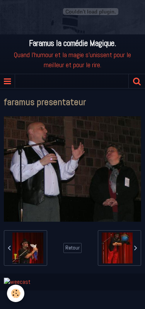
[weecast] (17, 281)
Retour (72, 247)
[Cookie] (15, 293)
